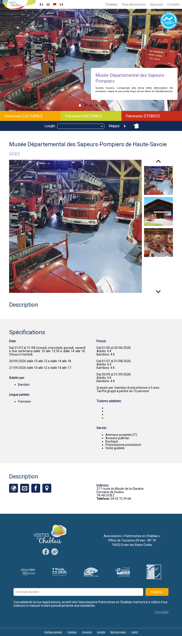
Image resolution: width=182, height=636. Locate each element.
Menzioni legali (118, 632)
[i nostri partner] (54, 552)
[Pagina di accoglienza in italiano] (61, 4)
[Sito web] (13, 488)
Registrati (157, 592)
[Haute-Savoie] (59, 572)
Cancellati (161, 612)
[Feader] (122, 572)
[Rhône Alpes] (28, 572)
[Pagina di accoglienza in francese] (41, 4)
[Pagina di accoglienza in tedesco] (54, 4)
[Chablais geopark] (169, 21)
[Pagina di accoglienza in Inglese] (48, 4)
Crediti (134, 632)
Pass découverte (133, 4)
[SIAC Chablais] (91, 572)
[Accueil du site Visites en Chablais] (19, 5)
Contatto (173, 4)
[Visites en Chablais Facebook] (45, 552)
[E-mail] (24, 488)
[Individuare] (46, 488)
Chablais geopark (53, 632)
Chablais (111, 4)
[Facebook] (35, 488)
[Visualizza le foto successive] (158, 290)
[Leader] (153, 572)
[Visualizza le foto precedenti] (158, 163)
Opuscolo (156, 4)
